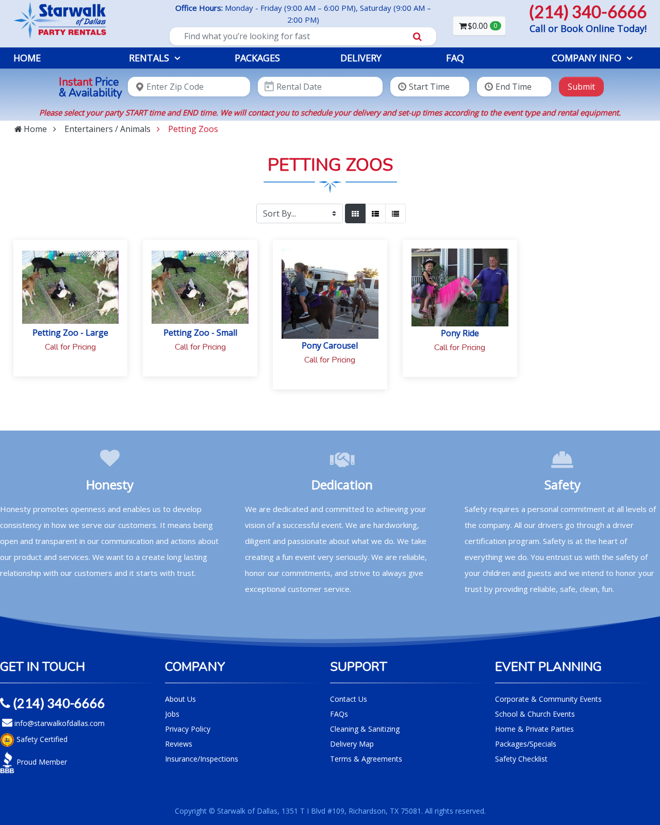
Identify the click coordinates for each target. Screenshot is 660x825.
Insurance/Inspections (201, 759)
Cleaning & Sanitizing (365, 729)
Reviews (178, 744)
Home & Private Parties (534, 729)
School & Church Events (535, 714)
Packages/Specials (525, 744)
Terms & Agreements (366, 759)
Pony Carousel (330, 345)
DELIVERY (361, 58)
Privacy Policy (187, 729)
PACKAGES (257, 58)
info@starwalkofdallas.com (58, 723)
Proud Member (40, 761)
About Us (180, 699)
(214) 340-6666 (57, 703)
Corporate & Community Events (548, 699)
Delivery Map (352, 744)
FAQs (339, 714)
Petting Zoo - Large (70, 332)
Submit (581, 86)
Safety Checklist (521, 759)
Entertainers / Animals (107, 129)
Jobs (172, 714)
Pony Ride (460, 333)
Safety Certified (41, 739)
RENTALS (149, 58)
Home (27, 58)
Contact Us (348, 699)
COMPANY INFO (586, 58)
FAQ (455, 58)
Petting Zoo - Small (200, 332)
